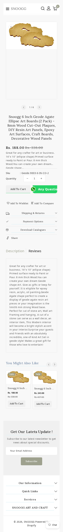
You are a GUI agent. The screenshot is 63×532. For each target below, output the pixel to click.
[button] (7, 9)
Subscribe (31, 461)
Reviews (35, 251)
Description (15, 251)
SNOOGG (29, 521)
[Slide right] (39, 107)
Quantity (11, 178)
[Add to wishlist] (26, 375)
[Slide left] (23, 107)
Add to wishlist (19, 203)
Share (14, 237)
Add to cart (18, 189)
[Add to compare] (26, 382)
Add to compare (44, 203)
